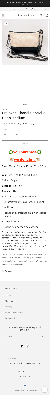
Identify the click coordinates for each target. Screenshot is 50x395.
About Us (9, 301)
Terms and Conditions (14, 312)
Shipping (8, 307)
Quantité (5, 129)
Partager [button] (8, 271)
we (16, 159)
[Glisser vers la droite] (31, 104)
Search (8, 295)
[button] (3, 15)
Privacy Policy (10, 318)
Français (23, 376)
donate (27, 159)
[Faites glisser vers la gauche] (19, 104)
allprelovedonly (21, 390)
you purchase (25, 151)
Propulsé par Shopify (31, 390)
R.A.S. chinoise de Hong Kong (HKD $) (23, 363)
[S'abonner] (42, 337)
